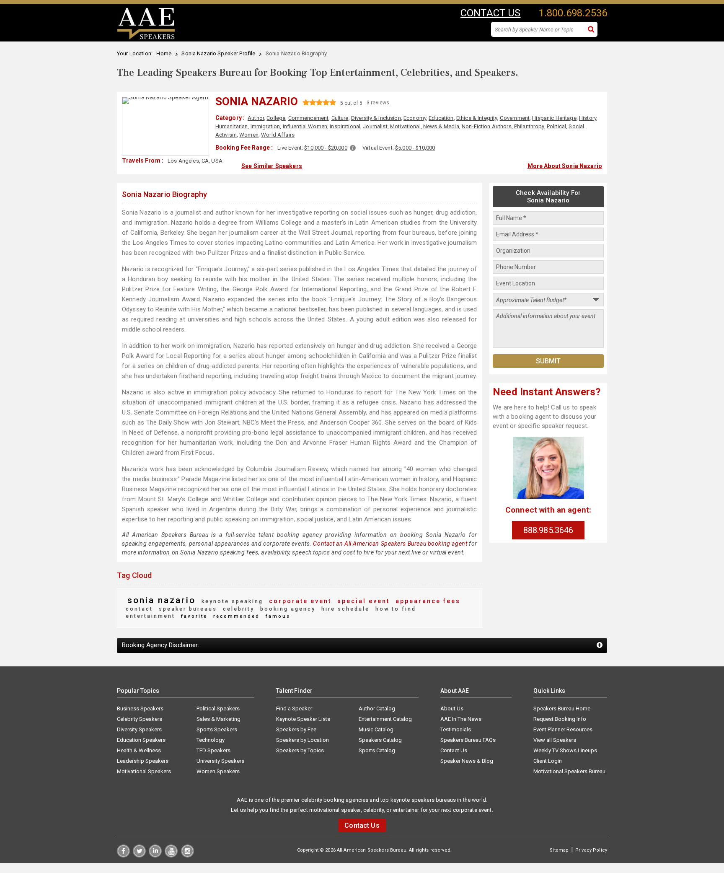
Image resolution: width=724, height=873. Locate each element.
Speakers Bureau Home (561, 708)
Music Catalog (376, 729)
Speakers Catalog (380, 740)
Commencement (308, 118)
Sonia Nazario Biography (164, 194)
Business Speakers (140, 708)
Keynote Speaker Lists (303, 719)
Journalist (375, 126)
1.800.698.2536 (573, 13)
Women (249, 135)
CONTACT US (490, 13)
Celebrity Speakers (139, 719)
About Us (451, 708)
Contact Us (453, 750)
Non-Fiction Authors (487, 126)
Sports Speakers (217, 729)
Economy (414, 118)
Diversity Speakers (139, 729)
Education (441, 118)
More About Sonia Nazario (564, 166)
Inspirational (345, 126)
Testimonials (455, 729)
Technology (211, 740)
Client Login (547, 761)
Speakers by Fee (296, 729)
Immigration (265, 126)
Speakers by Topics (300, 750)
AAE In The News (460, 719)
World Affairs (278, 135)
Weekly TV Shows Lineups (565, 750)
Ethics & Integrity (476, 118)
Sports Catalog (377, 750)
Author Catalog (377, 708)
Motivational (405, 126)
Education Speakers (141, 740)
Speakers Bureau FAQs (468, 740)
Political (556, 126)
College (275, 118)
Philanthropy (529, 126)
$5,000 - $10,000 (415, 148)
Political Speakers (218, 708)
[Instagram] (187, 855)
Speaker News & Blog (466, 761)
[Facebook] (123, 855)
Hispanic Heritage (554, 118)
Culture (340, 118)
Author (256, 118)
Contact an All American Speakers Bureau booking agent (390, 543)
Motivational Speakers (144, 771)
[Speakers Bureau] (146, 38)
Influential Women (305, 126)
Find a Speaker (294, 708)
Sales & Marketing (218, 719)
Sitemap (559, 850)
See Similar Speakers (271, 166)
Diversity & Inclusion (376, 118)
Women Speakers (218, 771)
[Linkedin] (155, 855)
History (587, 118)
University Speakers (220, 761)
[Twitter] (139, 855)
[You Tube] (171, 855)
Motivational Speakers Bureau (569, 771)
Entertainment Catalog (385, 719)
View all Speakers (554, 740)
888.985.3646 (548, 530)
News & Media (441, 126)
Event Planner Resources (562, 729)
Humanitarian (231, 126)
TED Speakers (213, 750)
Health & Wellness (139, 750)
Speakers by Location (302, 740)
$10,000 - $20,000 (325, 148)
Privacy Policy (591, 850)
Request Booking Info (559, 719)
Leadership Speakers (142, 761)
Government (515, 118)
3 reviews (378, 103)
